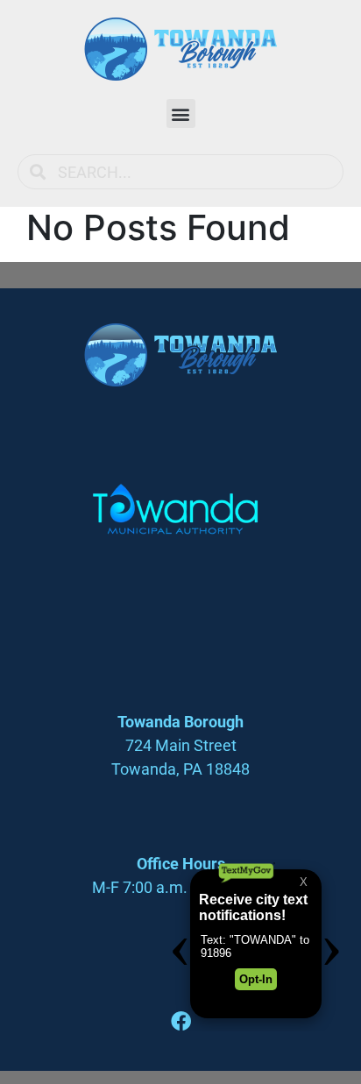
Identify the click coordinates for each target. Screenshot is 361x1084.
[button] (180, 113)
